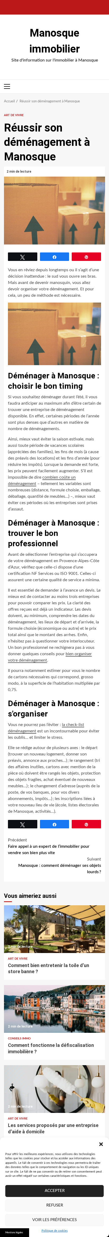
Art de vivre (14, 115)
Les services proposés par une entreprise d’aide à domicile (54, 1089)
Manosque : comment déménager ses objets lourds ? (59, 865)
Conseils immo (19, 1038)
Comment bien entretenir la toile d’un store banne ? (54, 929)
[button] (101, 1144)
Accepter (55, 1191)
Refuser (54, 1205)
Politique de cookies (55, 1230)
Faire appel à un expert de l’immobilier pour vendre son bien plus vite (48, 846)
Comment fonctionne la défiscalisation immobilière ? (54, 1009)
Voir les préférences (54, 1220)
